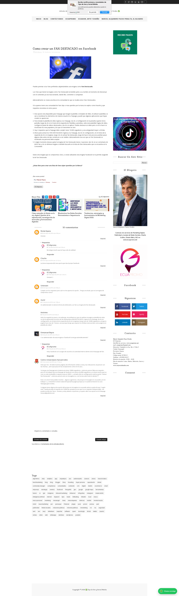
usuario (102, 511)
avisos (93, 479)
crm (78, 486)
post (79, 504)
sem (34, 511)
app (56, 479)
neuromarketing (43, 504)
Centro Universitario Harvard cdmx (54, 360)
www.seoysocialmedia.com (121, 365)
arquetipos (63, 479)
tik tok (89, 511)
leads (68, 497)
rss (95, 508)
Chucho (44, 258)
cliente (99, 482)
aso (70, 479)
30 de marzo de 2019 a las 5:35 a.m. (51, 233)
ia (39, 493)
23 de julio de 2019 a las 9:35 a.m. (57, 349)
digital (84, 486)
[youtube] (138, 2)
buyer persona (80, 482)
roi (91, 508)
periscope (58, 504)
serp (44, 511)
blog (51, 482)
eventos (52, 489)
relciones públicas (72, 508)
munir (43, 300)
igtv (44, 493)
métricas (81, 500)
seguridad (102, 508)
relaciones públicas (58, 508)
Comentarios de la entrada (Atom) (52, 444)
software (67, 511)
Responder (103, 238)
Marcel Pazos (41, 180)
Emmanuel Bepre (47, 332)
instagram (90, 493)
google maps (89, 489)
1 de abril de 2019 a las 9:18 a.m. (56, 247)
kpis (63, 497)
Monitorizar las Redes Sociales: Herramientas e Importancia (70, 214)
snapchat (59, 511)
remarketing (83, 508)
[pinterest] (142, 2)
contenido (71, 486)
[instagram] (132, 2)
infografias (81, 493)
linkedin (83, 497)
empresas (36, 489)
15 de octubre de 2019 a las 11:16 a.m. (52, 362)
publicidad (36, 508)
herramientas (56, 52)
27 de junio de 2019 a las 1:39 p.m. (51, 302)
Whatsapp (48, 182)
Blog (46, 19)
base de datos (102, 479)
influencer (73, 493)
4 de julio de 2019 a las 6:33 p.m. (50, 314)
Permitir (104, 12)
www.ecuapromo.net (133, 343)
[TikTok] (145, 2)
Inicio (38, 19)
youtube (77, 515)
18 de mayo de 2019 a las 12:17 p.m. (51, 260)
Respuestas (46, 243)
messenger (56, 500)
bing (46, 482)
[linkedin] (135, 2)
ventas (35, 515)
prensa (92, 504)
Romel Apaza (46, 231)
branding (70, 482)
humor (35, 493)
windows (61, 515)
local (89, 497)
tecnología (81, 511)
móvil (34, 504)
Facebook (54, 182)
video (41, 515)
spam (74, 511)
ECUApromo (71, 19)
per (52, 504)
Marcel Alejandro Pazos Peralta (122, 339)
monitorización (98, 500)
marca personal (37, 500)
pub (97, 504)
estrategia (44, 489)
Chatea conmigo (168, 591)
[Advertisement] (70, 459)
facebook (48, 52)
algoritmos (36, 479)
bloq (64, 482)
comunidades (62, 486)
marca (95, 497)
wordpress (69, 515)
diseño (90, 486)
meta (63, 500)
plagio (73, 504)
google (81, 489)
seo (39, 511)
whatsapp (53, 515)
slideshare (51, 511)
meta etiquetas (72, 500)
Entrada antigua (101, 439)
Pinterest (66, 504)
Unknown (44, 286)
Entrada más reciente (40, 439)
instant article (99, 493)
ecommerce (98, 486)
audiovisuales (78, 479)
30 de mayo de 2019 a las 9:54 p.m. (51, 288)
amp (43, 479)
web (46, 515)
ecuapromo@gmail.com (124, 345)
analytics (49, 479)
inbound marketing (61, 493)
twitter (95, 511)
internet (49, 497)
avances (86, 479)
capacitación (91, 482)
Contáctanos (57, 19)
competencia (51, 486)
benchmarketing (37, 482)
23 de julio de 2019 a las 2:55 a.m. (51, 335)
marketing (48, 500)
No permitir (92, 12)
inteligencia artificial (38, 497)
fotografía (68, 489)
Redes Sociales (46, 508)
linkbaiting (76, 497)
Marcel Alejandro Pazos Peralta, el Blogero (122, 19)
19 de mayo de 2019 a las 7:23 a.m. (57, 274)
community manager (39, 486)
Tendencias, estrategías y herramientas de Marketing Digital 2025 (94, 215)
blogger (57, 482)
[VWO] (78, 12)
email (106, 486)
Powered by (73, 12)
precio (85, 504)
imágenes (50, 493)
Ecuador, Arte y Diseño (88, 19)
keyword (56, 497)
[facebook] (125, 2)
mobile (89, 500)
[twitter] (128, 2)
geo (75, 489)
